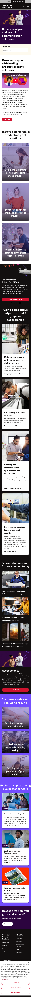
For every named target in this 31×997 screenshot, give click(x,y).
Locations (19, 938)
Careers (18, 949)
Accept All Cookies (15, 987)
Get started (15, 689)
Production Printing (18, 1)
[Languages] (23, 6)
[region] (15, 978)
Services (4, 952)
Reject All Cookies (15, 982)
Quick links (7, 47)
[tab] (11, 303)
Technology (5, 942)
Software (4, 949)
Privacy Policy (5, 979)
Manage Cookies (15, 992)
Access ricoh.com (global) (20, 945)
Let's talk (7, 119)
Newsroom (19, 941)
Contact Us (19, 952)
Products (4, 945)
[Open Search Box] (20, 6)
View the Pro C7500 (15, 299)
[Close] (29, 962)
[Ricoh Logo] (7, 6)
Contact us (7, 924)
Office (8, 1)
